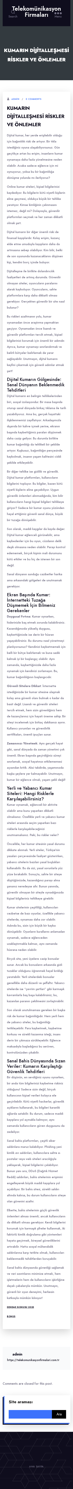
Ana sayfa (36, 1466)
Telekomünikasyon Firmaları (36, 12)
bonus (11, 1316)
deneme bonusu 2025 (20, 1307)
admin (15, 99)
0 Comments (33, 99)
